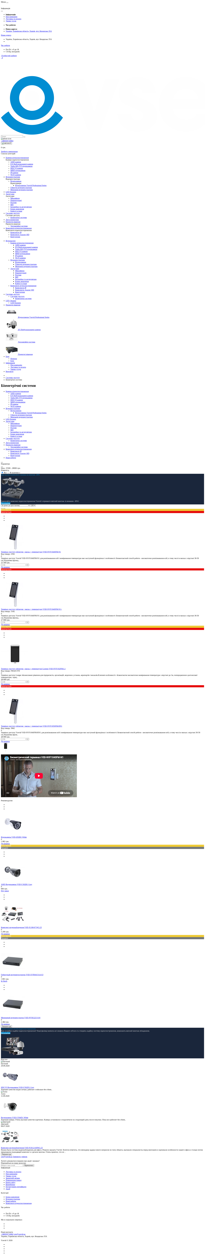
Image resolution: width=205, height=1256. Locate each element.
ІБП (12, 430)
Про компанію (11, 17)
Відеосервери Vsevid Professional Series (31, 413)
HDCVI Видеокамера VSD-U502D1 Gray (17, 1087)
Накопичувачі (16, 426)
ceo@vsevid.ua (19, 1234)
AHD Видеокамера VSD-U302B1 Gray (16, 884)
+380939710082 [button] (7, 141)
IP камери (14, 404)
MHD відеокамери (17, 402)
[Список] (2, 508)
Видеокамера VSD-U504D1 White (14, 1118)
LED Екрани (11, 419)
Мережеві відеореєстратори (21, 417)
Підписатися (28, 1165)
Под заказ (5, 891)
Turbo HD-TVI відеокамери (21, 398)
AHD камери (15, 394)
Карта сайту (10, 1182)
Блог (7, 356)
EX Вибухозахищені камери (21, 396)
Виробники (10, 1185)
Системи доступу (13, 294)
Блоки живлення (17, 434)
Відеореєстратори (13, 409)
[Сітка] (4, 508)
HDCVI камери (16, 400)
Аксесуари (10, 421)
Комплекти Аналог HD (19, 453)
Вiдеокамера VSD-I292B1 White (14, 837)
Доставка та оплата (13, 19)
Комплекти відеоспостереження (19, 449)
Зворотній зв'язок (13, 1178)
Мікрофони (15, 423)
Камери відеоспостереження (17, 391)
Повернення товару (14, 1180)
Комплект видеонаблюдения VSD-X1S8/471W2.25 (21, 927)
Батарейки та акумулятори (21, 432)
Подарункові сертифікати (16, 1187)
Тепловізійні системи (19, 447)
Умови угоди (11, 21)
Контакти (9, 371)
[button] (6, 35)
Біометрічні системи (18, 441)
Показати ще (6, 1026)
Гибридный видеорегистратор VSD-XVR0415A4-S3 (22, 975)
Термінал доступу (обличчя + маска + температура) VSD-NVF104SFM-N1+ (31, 609)
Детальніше (5, 503)
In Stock (4, 981)
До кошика (5, 567)
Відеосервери (15, 411)
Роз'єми (13, 428)
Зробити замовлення (9, 151)
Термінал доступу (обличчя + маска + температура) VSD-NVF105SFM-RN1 (31, 726)
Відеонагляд (11, 241)
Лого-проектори (12, 443)
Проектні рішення (13, 305)
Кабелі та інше (16, 436)
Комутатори (15, 456)
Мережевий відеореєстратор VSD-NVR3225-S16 (20, 1018)
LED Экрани (11, 301)
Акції (8, 1189)
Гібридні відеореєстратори (21, 415)
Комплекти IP (16, 451)
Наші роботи (11, 458)
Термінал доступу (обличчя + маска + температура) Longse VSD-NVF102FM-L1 (33, 669)
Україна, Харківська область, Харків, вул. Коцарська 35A (29, 31)
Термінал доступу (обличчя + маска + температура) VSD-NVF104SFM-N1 (31, 552)
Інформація (10, 363)
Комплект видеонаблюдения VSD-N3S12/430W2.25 (22, 1148)
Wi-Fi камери (15, 406)
